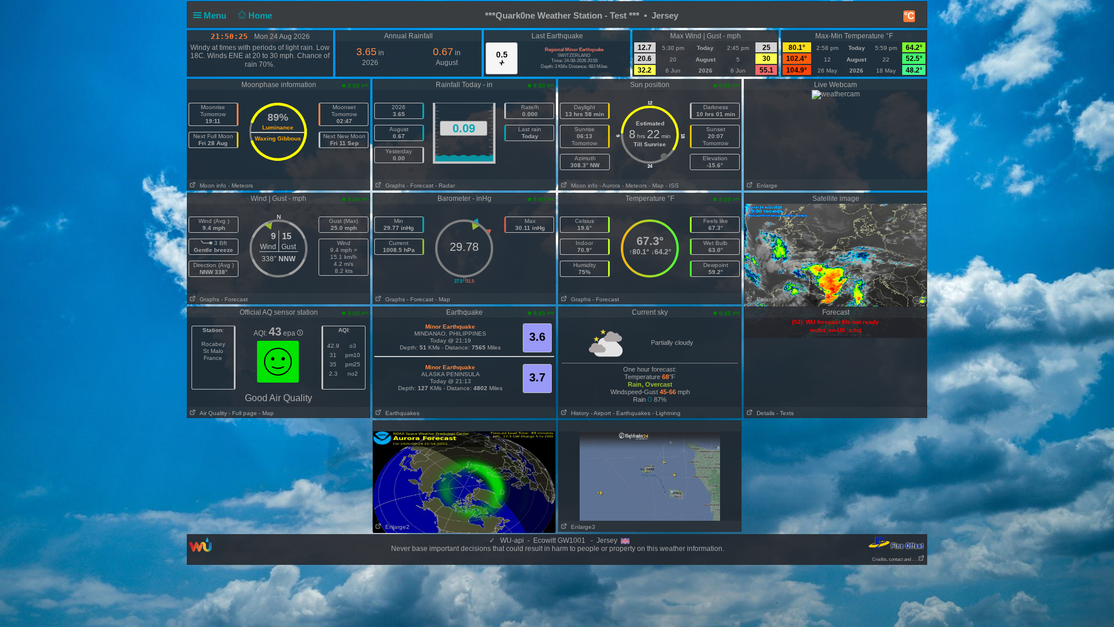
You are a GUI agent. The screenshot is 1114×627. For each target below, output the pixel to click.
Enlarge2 (396, 527)
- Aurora (609, 185)
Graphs (393, 185)
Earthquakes (400, 413)
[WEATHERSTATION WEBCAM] (836, 94)
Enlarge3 (767, 299)
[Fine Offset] (896, 542)
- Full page (243, 413)
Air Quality (211, 413)
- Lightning (666, 413)
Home (261, 15)
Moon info (211, 185)
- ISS (672, 185)
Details (764, 413)
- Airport (601, 413)
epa (290, 333)
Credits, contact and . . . (895, 559)
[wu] (224, 544)
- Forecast (420, 185)
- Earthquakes (631, 413)
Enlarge (765, 185)
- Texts (785, 413)
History (578, 413)
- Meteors (240, 185)
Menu (216, 15)
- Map (656, 185)
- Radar (445, 185)
